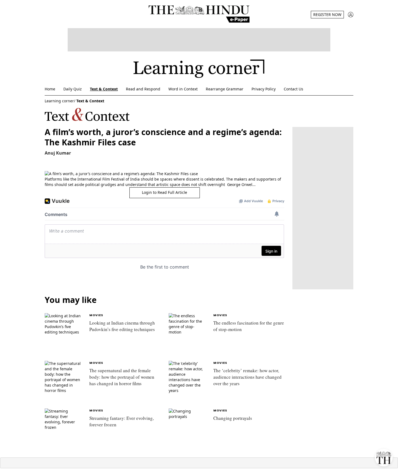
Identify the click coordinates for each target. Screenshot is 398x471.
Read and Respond (143, 88)
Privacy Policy (264, 88)
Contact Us (293, 88)
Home (50, 88)
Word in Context (183, 88)
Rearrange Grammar (224, 88)
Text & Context (104, 88)
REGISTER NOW (327, 14)
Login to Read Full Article (164, 192)
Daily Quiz (72, 88)
